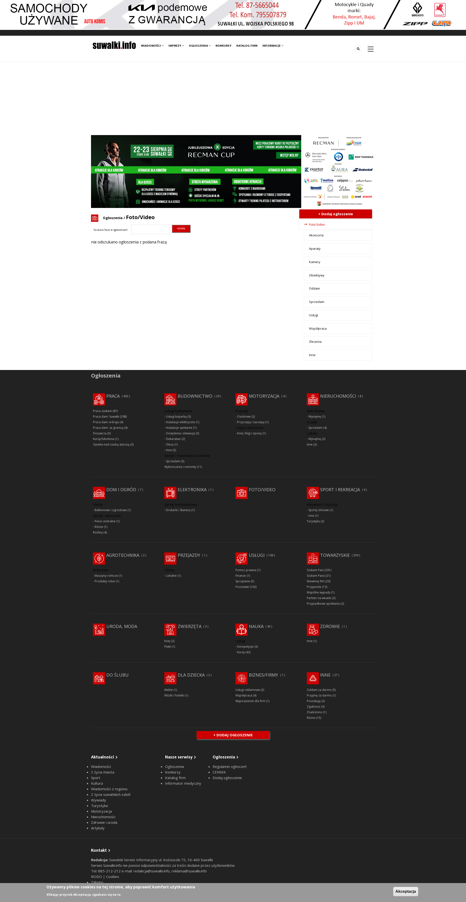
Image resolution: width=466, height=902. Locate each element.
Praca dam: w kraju (106, 422)
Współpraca (318, 328)
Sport (95, 777)
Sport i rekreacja (340, 489)
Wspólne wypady (318, 592)
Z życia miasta (102, 772)
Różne (99, 527)
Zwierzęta (189, 626)
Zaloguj (97, 882)
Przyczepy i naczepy (251, 422)
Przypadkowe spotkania (323, 603)
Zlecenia (315, 341)
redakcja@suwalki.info (151, 870)
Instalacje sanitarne (179, 428)
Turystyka (313, 521)
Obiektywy (317, 275)
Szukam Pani (315, 570)
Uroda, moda (121, 626)
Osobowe (244, 416)
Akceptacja (405, 891)
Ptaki (167, 646)
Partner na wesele (319, 598)
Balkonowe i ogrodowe (111, 510)
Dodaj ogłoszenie (227, 777)
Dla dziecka (191, 675)
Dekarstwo (173, 439)
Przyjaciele (314, 587)
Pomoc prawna (245, 570)
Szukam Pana (316, 576)
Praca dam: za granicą (108, 428)
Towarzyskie (335, 555)
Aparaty (315, 248)
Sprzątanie (242, 581)
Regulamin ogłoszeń (230, 766)
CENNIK (219, 772)
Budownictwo (195, 396)
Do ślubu (117, 675)
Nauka (256, 626)
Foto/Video (317, 224)
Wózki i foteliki (174, 695)
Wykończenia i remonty (180, 467)
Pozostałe (242, 587)
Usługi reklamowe (247, 690)
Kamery (314, 262)
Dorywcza (100, 433)
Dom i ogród (121, 489)
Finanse (240, 576)
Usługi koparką (176, 416)
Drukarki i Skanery (178, 510)
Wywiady (98, 800)
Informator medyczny (183, 783)
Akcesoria (316, 235)
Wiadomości (151, 45)
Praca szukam (102, 411)
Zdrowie (330, 626)
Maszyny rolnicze (106, 576)
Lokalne (171, 576)
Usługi (313, 315)
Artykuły (98, 827)
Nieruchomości (338, 396)
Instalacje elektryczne (180, 422)
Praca (113, 396)
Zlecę (170, 444)
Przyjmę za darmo (319, 695)
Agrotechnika (122, 555)
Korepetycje (245, 646)
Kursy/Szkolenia (103, 439)
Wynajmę (314, 416)
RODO (97, 876)
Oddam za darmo (319, 690)
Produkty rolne (105, 581)
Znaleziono (314, 712)
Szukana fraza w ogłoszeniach (110, 230)
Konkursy (224, 45)
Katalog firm (247, 45)
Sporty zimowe (318, 510)
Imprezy (175, 45)
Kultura (97, 783)
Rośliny (98, 532)
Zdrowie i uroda (104, 822)
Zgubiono (313, 706)
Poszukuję (314, 701)
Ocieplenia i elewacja (180, 433)
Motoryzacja (264, 396)
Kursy (241, 652)
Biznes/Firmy (263, 675)
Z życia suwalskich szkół (110, 794)
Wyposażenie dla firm (250, 701)
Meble (168, 690)
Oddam (314, 288)
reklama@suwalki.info (189, 870)
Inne (312, 355)
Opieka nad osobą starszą (111, 444)
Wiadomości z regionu (109, 788)
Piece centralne (105, 521)
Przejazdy (189, 555)
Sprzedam (316, 302)
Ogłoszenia (199, 45)
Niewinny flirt (316, 581)
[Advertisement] (233, 99)
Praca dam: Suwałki (106, 416)
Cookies (112, 876)
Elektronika (192, 489)
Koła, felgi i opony (249, 433)
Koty (167, 641)
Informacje (271, 45)
